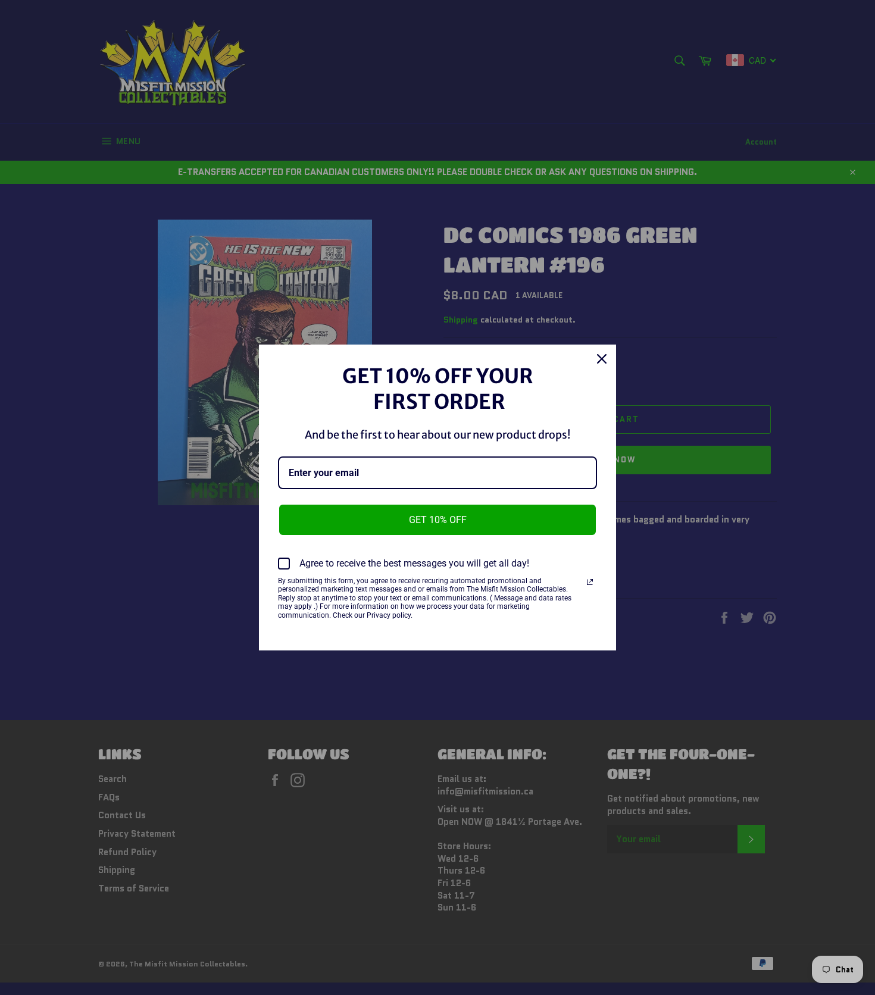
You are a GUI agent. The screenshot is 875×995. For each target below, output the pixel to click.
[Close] (602, 359)
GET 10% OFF (438, 519)
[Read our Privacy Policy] (590, 582)
